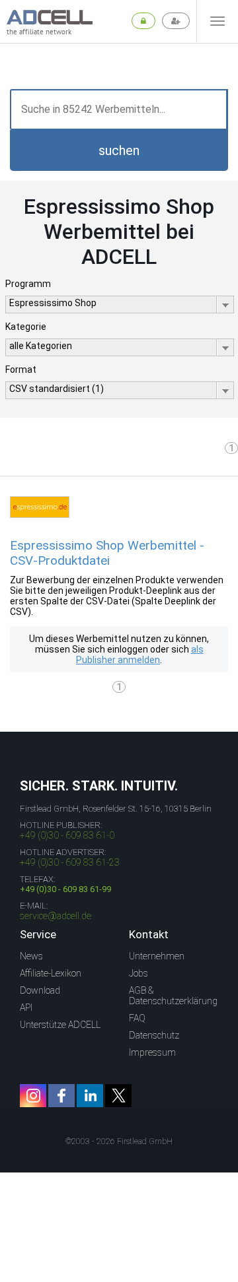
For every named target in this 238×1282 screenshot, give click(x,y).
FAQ (137, 1018)
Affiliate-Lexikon (50, 973)
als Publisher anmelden (140, 654)
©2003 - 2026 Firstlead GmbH (119, 1141)
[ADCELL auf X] (118, 1095)
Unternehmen (156, 956)
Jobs (138, 973)
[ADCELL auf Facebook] (61, 1095)
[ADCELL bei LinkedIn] (90, 1095)
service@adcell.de (55, 916)
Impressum (152, 1052)
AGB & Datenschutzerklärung (173, 995)
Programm (28, 283)
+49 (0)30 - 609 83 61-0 (67, 835)
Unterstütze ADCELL (60, 1024)
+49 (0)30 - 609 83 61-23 (70, 862)
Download (40, 990)
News (31, 956)
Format (20, 369)
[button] (119, 150)
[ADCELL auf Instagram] (33, 1095)
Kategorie (25, 326)
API (26, 1007)
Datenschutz (154, 1035)
